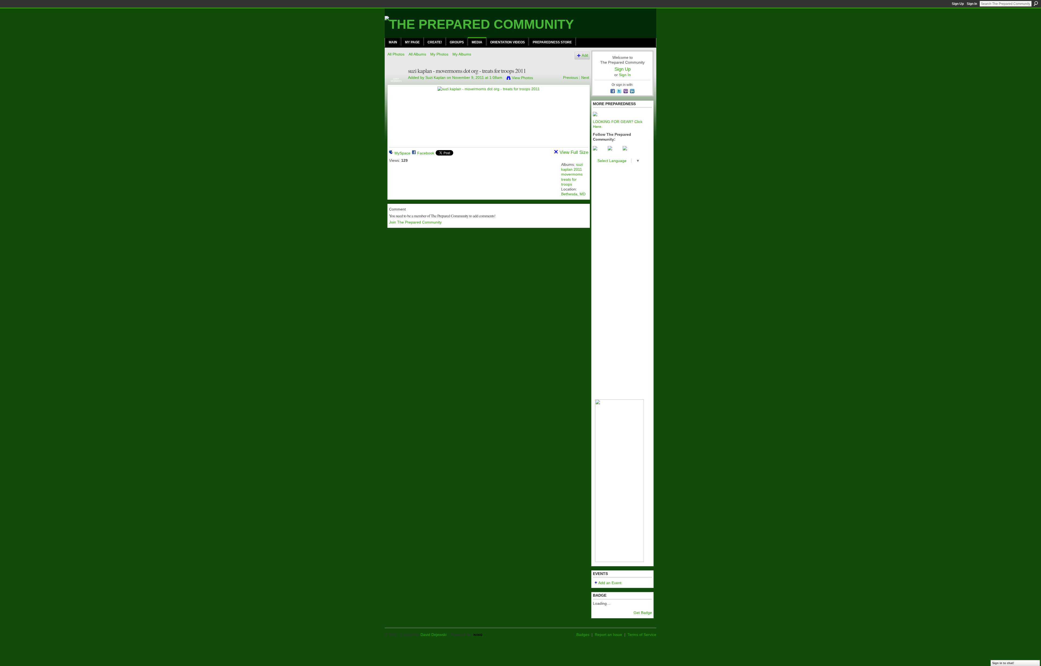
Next (585, 77)
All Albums (417, 54)
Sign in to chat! (1003, 663)
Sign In (972, 4)
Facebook (425, 153)
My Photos (439, 54)
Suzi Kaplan (435, 77)
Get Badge (643, 612)
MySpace (402, 153)
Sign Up (958, 4)
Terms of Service (642, 634)
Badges (582, 634)
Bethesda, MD (573, 194)
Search (1036, 3)
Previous (570, 77)
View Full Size (574, 152)
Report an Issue (608, 634)
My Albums (461, 54)
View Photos (522, 78)
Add (585, 55)
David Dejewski (433, 634)
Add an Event (609, 583)
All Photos (395, 54)
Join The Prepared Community (415, 222)
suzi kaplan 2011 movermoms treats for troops (572, 174)
